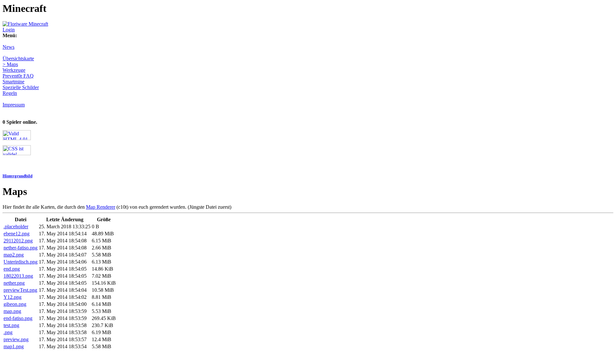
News (8, 47)
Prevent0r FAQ (18, 76)
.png (8, 332)
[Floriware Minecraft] (25, 24)
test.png (11, 325)
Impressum (14, 104)
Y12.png (12, 297)
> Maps (10, 64)
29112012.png (18, 240)
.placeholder (16, 226)
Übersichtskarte (18, 58)
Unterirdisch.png (21, 262)
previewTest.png (20, 290)
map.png (12, 311)
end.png (12, 269)
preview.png (16, 339)
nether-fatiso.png (21, 247)
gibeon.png (15, 304)
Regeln (10, 93)
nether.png (14, 283)
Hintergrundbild (17, 175)
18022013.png (18, 276)
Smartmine (13, 81)
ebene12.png (17, 233)
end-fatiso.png (18, 318)
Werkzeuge (14, 70)
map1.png (14, 346)
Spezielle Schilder (21, 87)
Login (9, 29)
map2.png (14, 254)
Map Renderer (100, 207)
